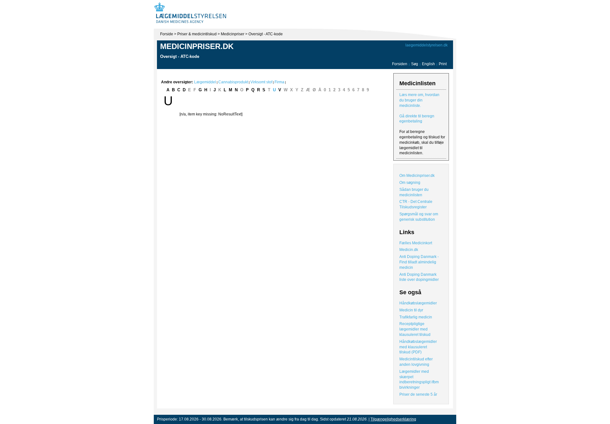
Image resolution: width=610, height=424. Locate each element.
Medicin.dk (408, 249)
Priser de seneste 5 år (418, 394)
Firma (279, 82)
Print (443, 64)
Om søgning (409, 182)
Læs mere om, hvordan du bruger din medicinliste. (419, 100)
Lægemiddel (205, 82)
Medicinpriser (232, 34)
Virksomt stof (261, 82)
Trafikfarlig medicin (415, 317)
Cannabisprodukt (233, 82)
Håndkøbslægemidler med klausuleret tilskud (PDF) (418, 347)
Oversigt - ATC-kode (265, 34)
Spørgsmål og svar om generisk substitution (418, 217)
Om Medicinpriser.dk (417, 175)
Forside (166, 34)
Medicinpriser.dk (197, 46)
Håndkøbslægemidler (418, 303)
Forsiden (399, 64)
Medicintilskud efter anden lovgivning (416, 362)
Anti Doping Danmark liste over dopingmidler (419, 277)
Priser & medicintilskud (197, 34)
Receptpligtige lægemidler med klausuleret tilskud (414, 329)
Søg (414, 64)
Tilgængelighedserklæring (393, 419)
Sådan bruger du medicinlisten (414, 192)
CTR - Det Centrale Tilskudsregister (415, 204)
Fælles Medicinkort (415, 243)
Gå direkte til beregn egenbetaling (416, 119)
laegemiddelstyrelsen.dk (426, 45)
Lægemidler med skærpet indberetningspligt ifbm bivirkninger (419, 379)
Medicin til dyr (411, 310)
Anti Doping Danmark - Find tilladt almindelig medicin (419, 262)
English (429, 64)
